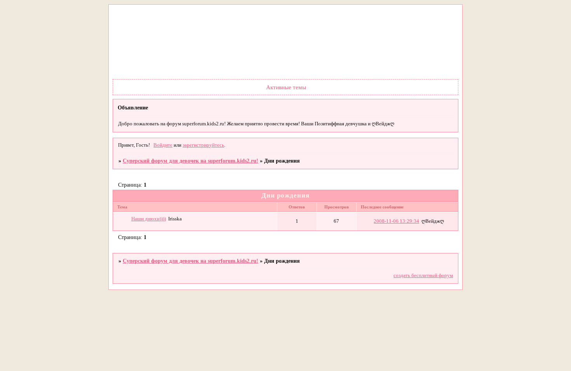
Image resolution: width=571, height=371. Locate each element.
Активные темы (286, 87)
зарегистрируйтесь (203, 145)
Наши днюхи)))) (148, 219)
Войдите (162, 145)
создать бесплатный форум (423, 275)
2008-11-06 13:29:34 (396, 221)
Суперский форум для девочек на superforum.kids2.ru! (190, 161)
